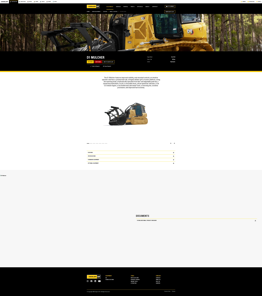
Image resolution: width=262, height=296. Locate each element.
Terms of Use (167, 291)
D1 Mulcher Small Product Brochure (147, 220)
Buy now (90, 61)
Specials (140, 6)
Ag (106, 277)
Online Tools (134, 281)
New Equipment (96, 11)
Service (118, 6)
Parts (133, 6)
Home (88, 11)
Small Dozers (113, 11)
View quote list (170, 11)
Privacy (173, 291)
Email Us (158, 279)
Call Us (158, 281)
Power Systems (109, 279)
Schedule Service (135, 279)
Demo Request (107, 66)
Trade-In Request (96, 66)
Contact (155, 6)
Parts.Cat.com (134, 277)
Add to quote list (108, 61)
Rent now (98, 61)
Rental (125, 6)
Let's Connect (171, 6)
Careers (158, 283)
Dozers (105, 11)
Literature (134, 283)
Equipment (109, 6)
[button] (88, 143)
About (148, 6)
